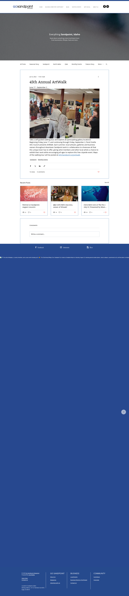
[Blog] (88, 247)
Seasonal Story (34, 64)
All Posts (23, 64)
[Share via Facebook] (30, 166)
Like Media (32, 575)
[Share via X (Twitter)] (35, 166)
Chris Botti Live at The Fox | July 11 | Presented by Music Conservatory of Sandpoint (95, 206)
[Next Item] (123, 412)
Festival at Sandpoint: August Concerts (31, 206)
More (100, 64)
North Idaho (57, 64)
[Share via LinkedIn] (40, 166)
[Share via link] (44, 166)
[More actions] (98, 77)
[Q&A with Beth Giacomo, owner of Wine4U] (64, 193)
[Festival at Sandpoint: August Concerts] (34, 193)
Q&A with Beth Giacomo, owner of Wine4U (63, 206)
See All (107, 182)
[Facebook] (104, 6)
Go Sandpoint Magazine (32, 573)
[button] (106, 64)
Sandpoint (46, 64)
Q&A (66, 64)
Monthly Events (77, 64)
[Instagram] (107, 6)
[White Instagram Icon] (61, 247)
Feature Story (90, 64)
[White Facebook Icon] (36, 247)
